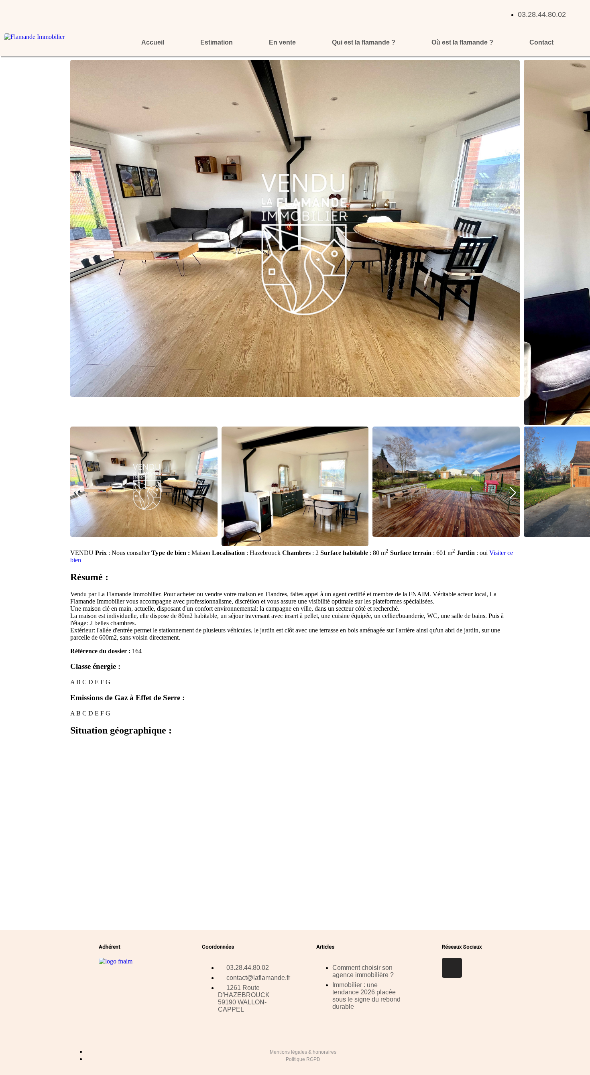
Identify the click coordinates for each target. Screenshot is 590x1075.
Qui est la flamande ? (363, 42)
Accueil (152, 42)
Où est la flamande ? (462, 42)
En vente (282, 42)
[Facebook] (452, 968)
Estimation (216, 42)
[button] (512, 493)
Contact (541, 42)
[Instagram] (476, 968)
